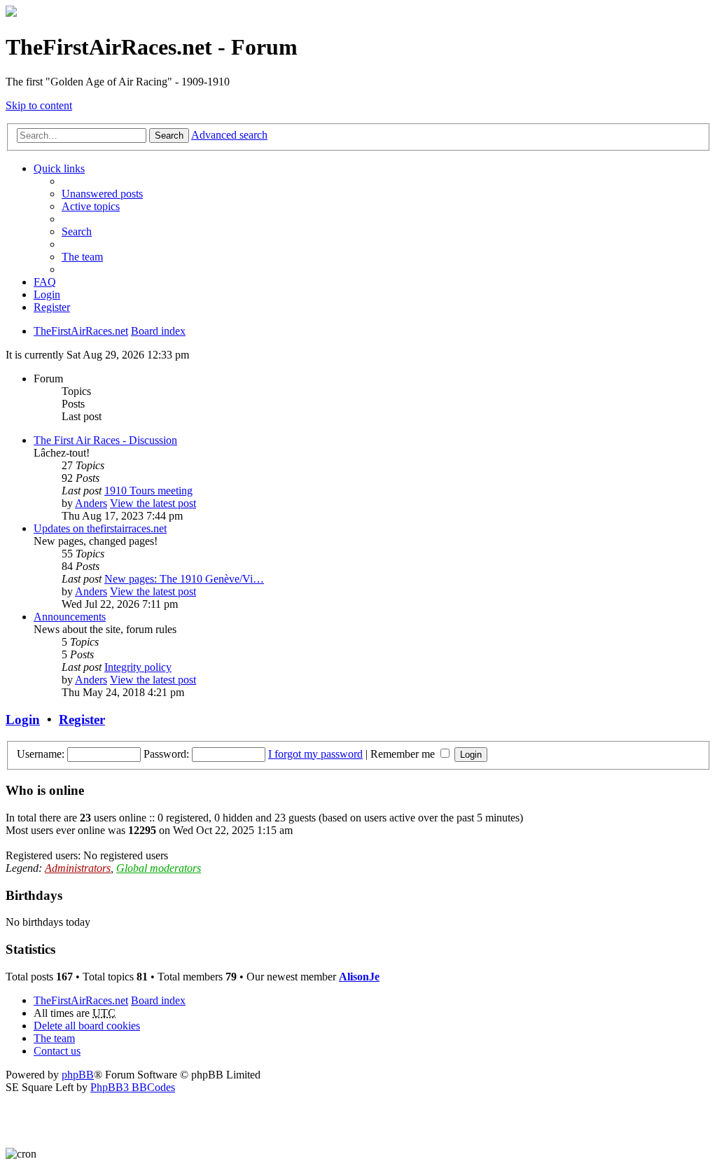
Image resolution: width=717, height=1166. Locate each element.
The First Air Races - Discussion (105, 440)
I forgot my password (315, 754)
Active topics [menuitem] (91, 206)
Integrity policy (138, 667)
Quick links (59, 168)
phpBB (78, 1075)
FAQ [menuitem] (45, 282)
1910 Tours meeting (148, 491)
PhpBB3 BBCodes (132, 1087)
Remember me (404, 754)
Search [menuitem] (77, 231)
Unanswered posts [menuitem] (102, 194)
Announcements (70, 617)
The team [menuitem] (82, 257)
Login (23, 719)
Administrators (78, 868)
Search (169, 135)
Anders (91, 503)
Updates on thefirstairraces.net (100, 528)
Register (82, 719)
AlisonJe (359, 977)
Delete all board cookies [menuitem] (87, 1026)
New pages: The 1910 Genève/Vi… (184, 579)
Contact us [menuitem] (57, 1051)
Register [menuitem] (52, 307)
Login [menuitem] (47, 294)
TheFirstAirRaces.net (81, 1000)
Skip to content (39, 105)
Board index (158, 1000)
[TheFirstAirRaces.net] (11, 13)
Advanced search (229, 135)
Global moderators (158, 868)
